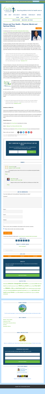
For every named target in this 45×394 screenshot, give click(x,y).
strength (8, 292)
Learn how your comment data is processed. (28, 236)
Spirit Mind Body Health (12, 134)
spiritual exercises (22, 290)
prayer (39, 288)
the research (21, 292)
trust (27, 292)
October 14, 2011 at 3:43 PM (14, 168)
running (9, 290)
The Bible (16, 292)
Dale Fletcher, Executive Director (9, 323)
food (10, 285)
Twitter (30, 292)
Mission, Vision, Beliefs (7, 319)
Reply (6, 174)
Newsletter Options (7, 326)
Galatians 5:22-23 (17, 103)
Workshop (9, 256)
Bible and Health (23, 283)
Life (12, 288)
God (20, 286)
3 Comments (38, 28)
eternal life (29, 283)
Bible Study (22, 256)
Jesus (7, 288)
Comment (5, 196)
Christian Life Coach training (25, 343)
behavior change (13, 283)
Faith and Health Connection (22, 9)
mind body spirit (11, 135)
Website (4, 219)
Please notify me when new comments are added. (14, 229)
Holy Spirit (38, 286)
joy (10, 288)
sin (17, 290)
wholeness (5, 294)
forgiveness (13, 285)
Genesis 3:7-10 (24, 60)
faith (36, 283)
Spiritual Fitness (29, 290)
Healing (23, 285)
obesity (30, 288)
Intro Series (35, 256)
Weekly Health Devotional (22, 134)
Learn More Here (36, 1)
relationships (5, 290)
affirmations (5, 283)
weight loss (33, 292)
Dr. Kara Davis (14, 123)
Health (27, 286)
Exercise (33, 283)
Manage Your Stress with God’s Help (14, 126)
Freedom (16, 285)
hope (4, 288)
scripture (13, 290)
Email (4, 214)
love (14, 288)
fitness (7, 285)
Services (5, 324)
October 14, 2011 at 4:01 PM (16, 180)
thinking (25, 292)
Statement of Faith (6, 321)
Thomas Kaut (11, 166)
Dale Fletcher (13, 178)
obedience (27, 288)
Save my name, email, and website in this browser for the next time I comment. (18, 226)
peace (33, 288)
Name (4, 209)
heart (33, 285)
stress (15, 135)
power (36, 288)
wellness (37, 292)
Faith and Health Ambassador (21, 129)
